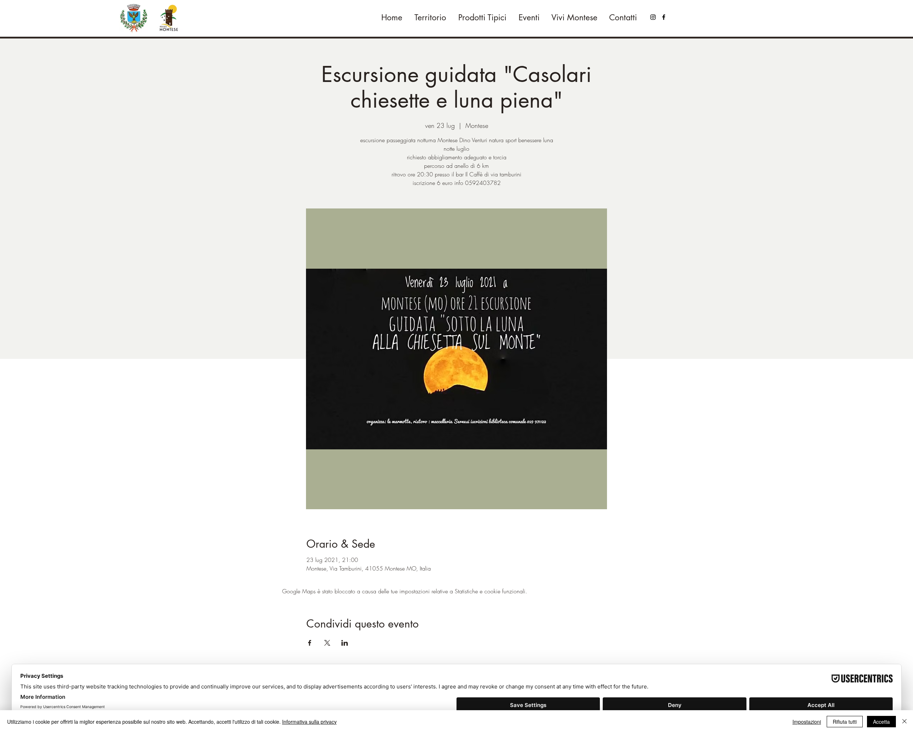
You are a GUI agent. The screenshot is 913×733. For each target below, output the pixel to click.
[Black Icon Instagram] (653, 17)
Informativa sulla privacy (309, 721)
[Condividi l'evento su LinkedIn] (344, 643)
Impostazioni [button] (806, 721)
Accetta (881, 721)
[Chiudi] (904, 721)
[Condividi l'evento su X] (327, 643)
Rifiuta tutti (845, 721)
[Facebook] (663, 17)
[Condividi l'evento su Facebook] (309, 643)
